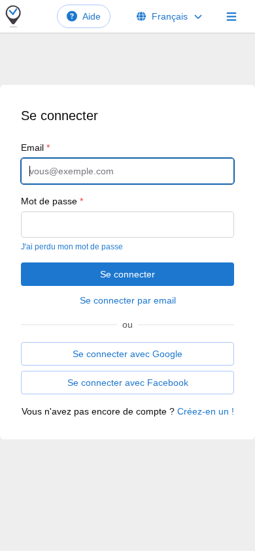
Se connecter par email (128, 300)
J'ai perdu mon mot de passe (72, 246)
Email (35, 147)
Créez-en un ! (205, 411)
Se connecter (127, 274)
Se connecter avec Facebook (127, 382)
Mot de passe (52, 201)
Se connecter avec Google (127, 354)
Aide (91, 16)
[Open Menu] (231, 16)
